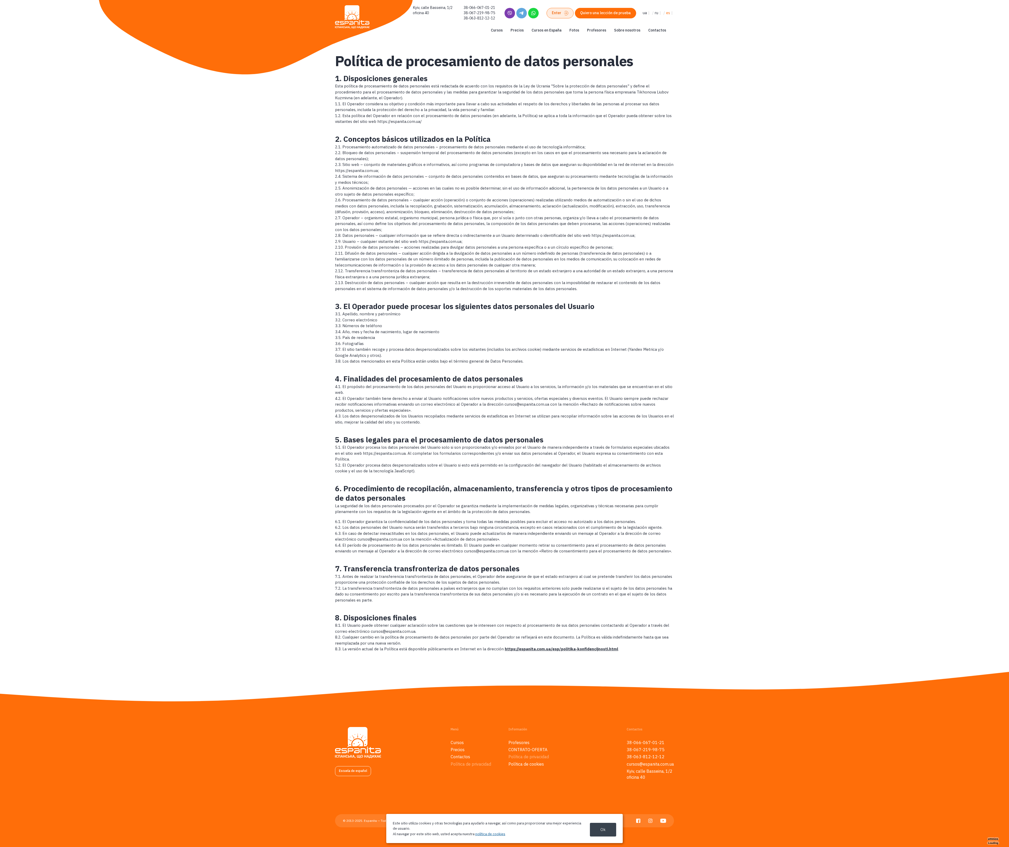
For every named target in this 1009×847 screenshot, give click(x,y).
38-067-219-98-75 (479, 13)
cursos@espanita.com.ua (650, 764)
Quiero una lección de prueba (605, 13)
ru (656, 13)
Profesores (596, 30)
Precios (517, 30)
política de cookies (490, 834)
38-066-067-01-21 (479, 7)
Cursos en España (547, 30)
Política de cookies (526, 764)
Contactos (657, 30)
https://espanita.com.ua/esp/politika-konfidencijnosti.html (561, 648)
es (668, 13)
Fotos (574, 30)
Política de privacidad (471, 764)
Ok (603, 829)
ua (645, 13)
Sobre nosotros (627, 30)
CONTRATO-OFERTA (527, 749)
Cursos (497, 30)
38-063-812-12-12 (479, 18)
